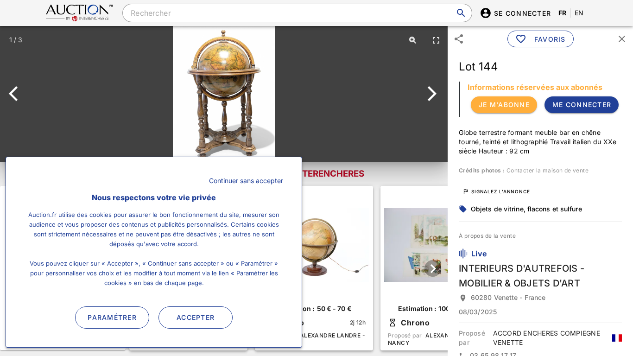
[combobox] (297, 13)
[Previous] (17, 93)
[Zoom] (412, 40)
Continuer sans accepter (246, 180)
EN (579, 13)
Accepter (196, 317)
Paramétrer (112, 317)
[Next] (430, 93)
